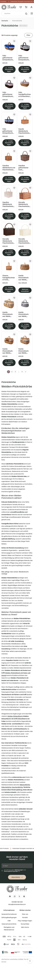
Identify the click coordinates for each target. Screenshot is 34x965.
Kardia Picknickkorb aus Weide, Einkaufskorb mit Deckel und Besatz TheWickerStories (24, 314)
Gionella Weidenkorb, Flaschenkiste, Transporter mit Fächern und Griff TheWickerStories (24, 241)
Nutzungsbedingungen (11, 871)
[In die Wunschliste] (14, 41)
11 (22, 371)
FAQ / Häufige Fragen (25, 921)
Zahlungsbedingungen (9, 917)
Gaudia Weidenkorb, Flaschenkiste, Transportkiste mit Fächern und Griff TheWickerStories (24, 131)
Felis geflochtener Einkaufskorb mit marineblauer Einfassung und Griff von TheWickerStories (8, 131)
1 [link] (8, 371)
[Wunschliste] (21, 7)
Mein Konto (25, 927)
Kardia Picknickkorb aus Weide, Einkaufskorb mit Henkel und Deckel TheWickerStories (24, 278)
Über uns (25, 914)
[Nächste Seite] (25, 371)
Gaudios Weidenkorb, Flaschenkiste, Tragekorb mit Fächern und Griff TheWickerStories (8, 204)
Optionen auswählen (25, 290)
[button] (26, 7)
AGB (9, 921)
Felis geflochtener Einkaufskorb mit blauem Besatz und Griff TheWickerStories (8, 58)
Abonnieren (16, 877)
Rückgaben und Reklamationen (9, 928)
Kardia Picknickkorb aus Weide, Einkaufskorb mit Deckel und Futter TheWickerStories (8, 314)
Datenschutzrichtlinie (9, 924)
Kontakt (25, 917)
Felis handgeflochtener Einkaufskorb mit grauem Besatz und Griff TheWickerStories (24, 94)
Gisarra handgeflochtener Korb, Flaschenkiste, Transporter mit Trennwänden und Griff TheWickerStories (8, 278)
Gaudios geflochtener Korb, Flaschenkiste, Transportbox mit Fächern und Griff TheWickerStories (24, 168)
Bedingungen (19, 870)
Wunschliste (25, 924)
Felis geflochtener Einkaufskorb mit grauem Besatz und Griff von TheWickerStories (24, 58)
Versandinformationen (9, 914)
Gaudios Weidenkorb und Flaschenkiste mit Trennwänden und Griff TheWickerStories (8, 168)
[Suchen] (26, 13)
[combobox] (15, 13)
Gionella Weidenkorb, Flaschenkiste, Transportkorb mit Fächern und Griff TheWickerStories (24, 204)
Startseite (4, 21)
